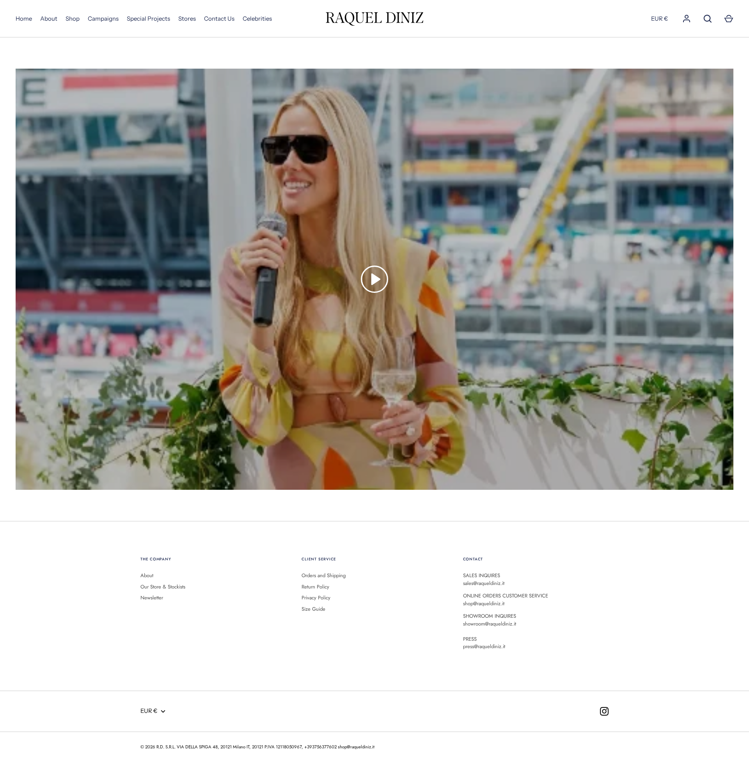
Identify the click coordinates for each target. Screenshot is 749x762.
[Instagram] (604, 711)
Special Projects (148, 18)
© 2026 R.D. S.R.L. (158, 747)
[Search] (707, 18)
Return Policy (315, 586)
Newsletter (151, 597)
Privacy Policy (316, 597)
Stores (187, 18)
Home (24, 18)
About (48, 18)
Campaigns (103, 18)
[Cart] (728, 18)
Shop (73, 18)
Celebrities (257, 18)
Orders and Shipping (324, 575)
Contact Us (219, 18)
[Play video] (374, 279)
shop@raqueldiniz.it (356, 747)
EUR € (659, 18)
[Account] (686, 18)
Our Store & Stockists (162, 586)
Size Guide (313, 609)
